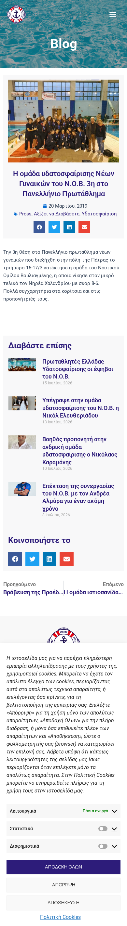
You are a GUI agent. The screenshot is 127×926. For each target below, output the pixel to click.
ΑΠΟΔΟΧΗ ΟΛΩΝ (63, 866)
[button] (39, 227)
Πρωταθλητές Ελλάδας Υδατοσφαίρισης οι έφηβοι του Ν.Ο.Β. (77, 369)
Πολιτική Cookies (60, 917)
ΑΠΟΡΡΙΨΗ (63, 884)
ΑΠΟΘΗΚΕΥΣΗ (63, 902)
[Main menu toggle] (112, 14)
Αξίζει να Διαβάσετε (56, 214)
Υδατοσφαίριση (99, 214)
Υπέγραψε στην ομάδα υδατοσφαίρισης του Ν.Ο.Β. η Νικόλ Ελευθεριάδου (80, 408)
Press (25, 214)
